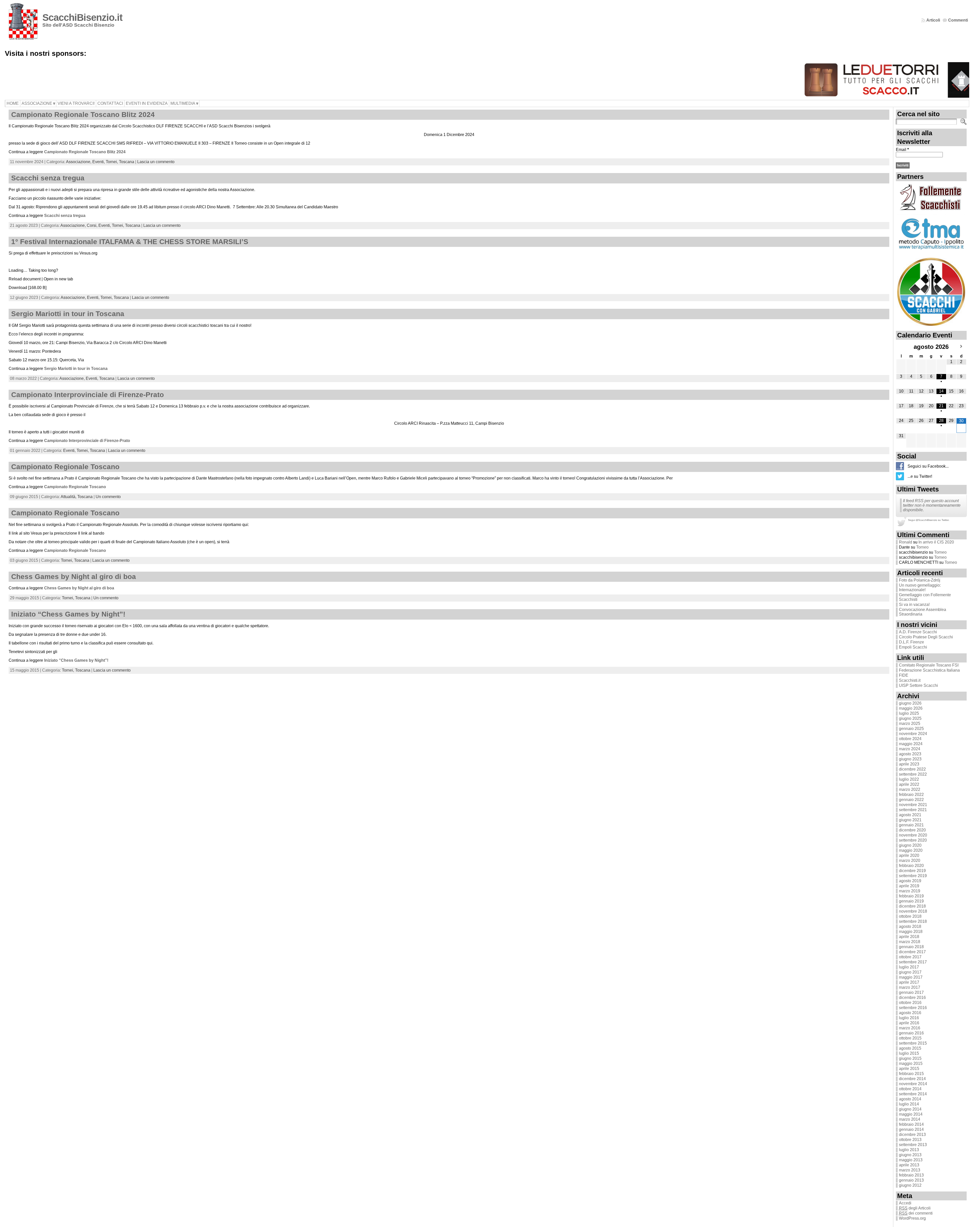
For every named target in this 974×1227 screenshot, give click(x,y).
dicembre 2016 (912, 997)
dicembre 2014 (912, 1079)
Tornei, (112, 162)
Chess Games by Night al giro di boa (73, 577)
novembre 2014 (913, 1084)
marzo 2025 (909, 723)
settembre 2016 (913, 1008)
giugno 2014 (910, 1109)
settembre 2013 (913, 1145)
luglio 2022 (909, 779)
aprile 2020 (909, 855)
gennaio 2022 (911, 799)
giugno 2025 (910, 718)
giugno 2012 (910, 1185)
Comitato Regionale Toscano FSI (929, 665)
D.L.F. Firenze (911, 642)
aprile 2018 (909, 936)
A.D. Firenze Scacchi (918, 632)
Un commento (108, 497)
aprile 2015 (909, 1068)
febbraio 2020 (911, 865)
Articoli (933, 20)
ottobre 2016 (910, 1002)
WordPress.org (912, 1218)
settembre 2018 (913, 921)
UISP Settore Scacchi (918, 685)
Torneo (922, 547)
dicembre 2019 (912, 870)
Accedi (905, 1203)
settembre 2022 (913, 774)
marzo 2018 (909, 942)
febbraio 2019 (911, 896)
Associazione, (79, 162)
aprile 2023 (909, 764)
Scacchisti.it (909, 680)
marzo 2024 (909, 749)
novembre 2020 (913, 835)
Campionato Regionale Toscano (65, 467)
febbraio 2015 (911, 1073)
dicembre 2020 (912, 830)
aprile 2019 (909, 886)
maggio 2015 (911, 1063)
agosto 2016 (910, 1013)
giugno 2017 (910, 972)
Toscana (126, 162)
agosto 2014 (910, 1099)
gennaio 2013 (911, 1180)
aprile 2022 (909, 784)
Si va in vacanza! (914, 604)
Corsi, (92, 225)
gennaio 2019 (911, 901)
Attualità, (69, 497)
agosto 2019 (910, 881)
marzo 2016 (909, 1028)
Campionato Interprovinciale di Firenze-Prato (87, 395)
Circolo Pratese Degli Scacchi (926, 637)
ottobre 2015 (910, 1038)
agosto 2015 (910, 1048)
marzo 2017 (909, 987)
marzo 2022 (909, 789)
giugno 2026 (910, 703)
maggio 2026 (911, 708)
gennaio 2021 (911, 825)
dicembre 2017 (912, 952)
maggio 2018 (911, 931)
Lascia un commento (156, 162)
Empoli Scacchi (913, 647)
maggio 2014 (911, 1114)
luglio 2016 (909, 1018)
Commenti (958, 20)
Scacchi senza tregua (47, 178)
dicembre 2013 (912, 1134)
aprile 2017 (909, 982)
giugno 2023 (910, 759)
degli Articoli (915, 1208)
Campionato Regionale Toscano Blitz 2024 (83, 114)
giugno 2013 (910, 1155)
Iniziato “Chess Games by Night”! (68, 614)
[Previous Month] (901, 346)
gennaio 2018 (911, 947)
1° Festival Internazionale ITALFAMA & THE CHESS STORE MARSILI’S (129, 242)
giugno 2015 (910, 1058)
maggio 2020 (911, 850)
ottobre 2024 (910, 739)
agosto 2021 (910, 815)
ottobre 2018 (910, 916)
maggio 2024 (911, 744)
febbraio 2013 (911, 1175)
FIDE (903, 675)
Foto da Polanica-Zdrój (919, 580)
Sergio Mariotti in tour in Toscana (67, 314)
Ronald (905, 542)
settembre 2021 (913, 810)
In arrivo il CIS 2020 (936, 542)
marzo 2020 (909, 860)
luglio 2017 (909, 967)
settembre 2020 (913, 840)
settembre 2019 (913, 876)
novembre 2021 (913, 805)
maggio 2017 (911, 977)
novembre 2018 (913, 911)
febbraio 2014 (911, 1124)
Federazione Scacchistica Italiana (929, 670)
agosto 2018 (910, 926)
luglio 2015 (909, 1053)
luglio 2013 (909, 1150)
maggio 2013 (911, 1160)
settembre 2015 (913, 1043)
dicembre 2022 (912, 769)
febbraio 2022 (911, 794)
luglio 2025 (909, 713)
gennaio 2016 (911, 1033)
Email (902, 149)
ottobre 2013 (910, 1139)
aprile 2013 (909, 1165)
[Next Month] (961, 346)
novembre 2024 (913, 733)
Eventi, (99, 162)
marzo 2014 (909, 1119)
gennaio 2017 (911, 992)
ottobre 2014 (910, 1089)
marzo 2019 (909, 891)
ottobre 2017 (910, 957)
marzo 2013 (909, 1170)
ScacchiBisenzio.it (82, 17)
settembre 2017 (913, 962)
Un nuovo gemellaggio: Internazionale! (920, 587)
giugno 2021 (910, 820)
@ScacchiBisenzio (926, 520)
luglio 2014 (909, 1104)
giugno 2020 (910, 845)
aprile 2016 (909, 1023)
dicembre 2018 (912, 906)
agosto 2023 (910, 754)
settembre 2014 (913, 1094)
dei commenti (916, 1213)
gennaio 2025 (911, 728)
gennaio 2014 (911, 1129)
